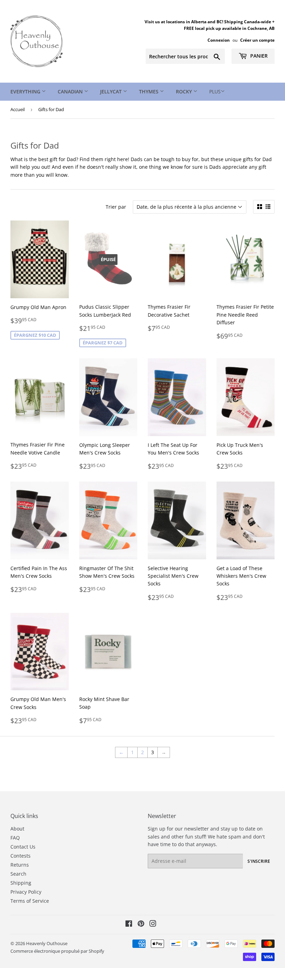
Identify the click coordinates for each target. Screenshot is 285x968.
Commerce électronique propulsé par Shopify (57, 951)
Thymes (149, 91)
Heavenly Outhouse (46, 943)
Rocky (184, 91)
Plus (215, 91)
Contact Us (22, 846)
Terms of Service (29, 901)
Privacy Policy (25, 891)
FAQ (15, 837)
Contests (20, 855)
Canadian (71, 91)
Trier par (116, 206)
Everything (26, 91)
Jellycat (111, 91)
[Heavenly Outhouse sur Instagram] (152, 924)
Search (18, 873)
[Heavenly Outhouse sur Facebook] (128, 924)
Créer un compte (257, 40)
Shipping (20, 882)
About (17, 828)
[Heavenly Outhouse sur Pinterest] (141, 924)
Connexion (218, 40)
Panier (258, 55)
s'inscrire (258, 861)
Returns (19, 864)
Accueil (17, 109)
